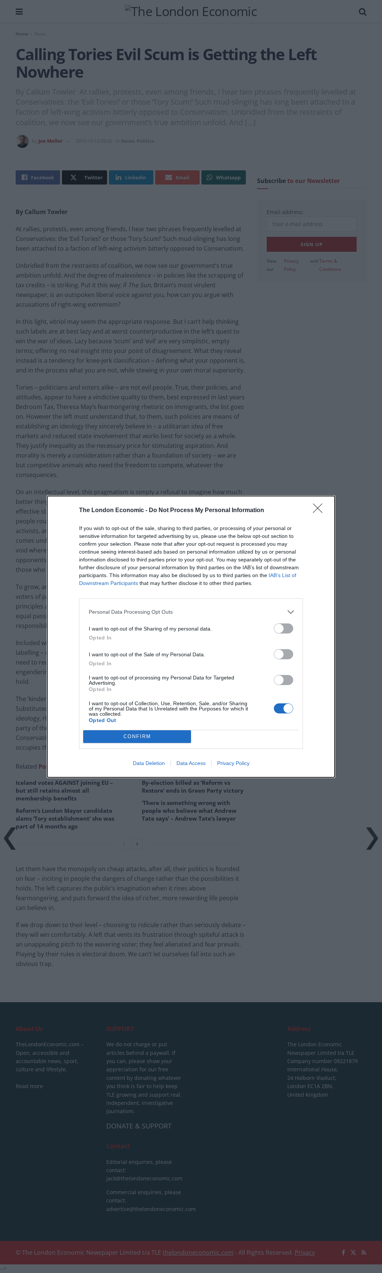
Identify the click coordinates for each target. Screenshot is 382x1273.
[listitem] (191, 612)
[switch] (283, 628)
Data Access (191, 763)
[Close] (320, 511)
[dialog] (191, 636)
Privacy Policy (233, 763)
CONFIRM (137, 736)
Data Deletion (149, 763)
